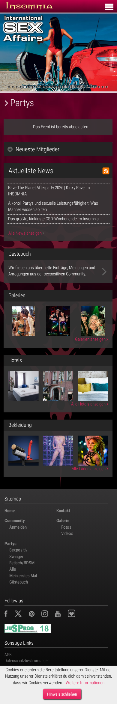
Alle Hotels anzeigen (88, 404)
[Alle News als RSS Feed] (106, 171)
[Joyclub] (76, 614)
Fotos (66, 527)
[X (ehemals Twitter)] (21, 614)
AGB (8, 654)
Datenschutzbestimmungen (27, 660)
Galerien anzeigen (90, 339)
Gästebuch (18, 582)
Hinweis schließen (62, 694)
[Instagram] (47, 614)
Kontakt (63, 510)
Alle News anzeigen (25, 233)
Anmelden (18, 527)
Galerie (62, 520)
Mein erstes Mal (23, 575)
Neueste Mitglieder (37, 149)
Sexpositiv (18, 550)
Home (9, 510)
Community (14, 520)
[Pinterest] (34, 614)
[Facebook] (9, 614)
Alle (12, 569)
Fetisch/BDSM (21, 563)
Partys (10, 543)
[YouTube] (61, 614)
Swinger (16, 556)
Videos (67, 533)
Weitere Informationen (85, 682)
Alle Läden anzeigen (89, 468)
